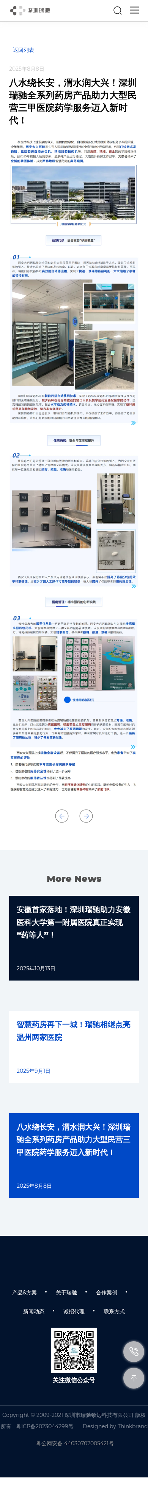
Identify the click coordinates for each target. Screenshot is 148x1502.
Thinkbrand (133, 1426)
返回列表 (23, 50)
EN (99, 10)
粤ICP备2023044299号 (45, 1426)
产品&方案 (24, 1292)
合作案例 (106, 1292)
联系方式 (114, 1311)
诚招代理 (74, 1311)
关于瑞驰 (66, 1292)
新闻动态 (33, 1311)
